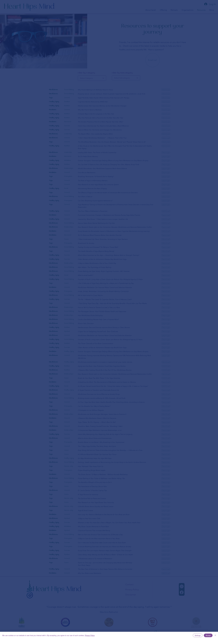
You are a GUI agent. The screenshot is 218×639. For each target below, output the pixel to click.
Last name (90, 324)
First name (61, 324)
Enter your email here (74, 335)
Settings (198, 635)
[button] (159, 286)
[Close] (215, 635)
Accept (208, 635)
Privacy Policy (90, 635)
